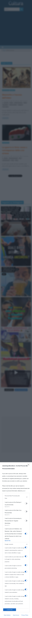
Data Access (16, 615)
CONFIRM (10, 609)
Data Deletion (7, 615)
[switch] (26, 503)
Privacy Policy (24, 615)
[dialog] (16, 540)
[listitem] (16, 497)
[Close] (28, 465)
